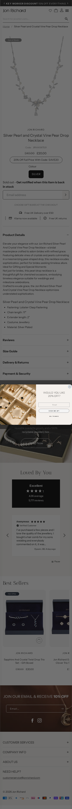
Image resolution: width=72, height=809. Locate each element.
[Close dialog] (69, 386)
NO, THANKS (54, 416)
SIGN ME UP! (54, 411)
